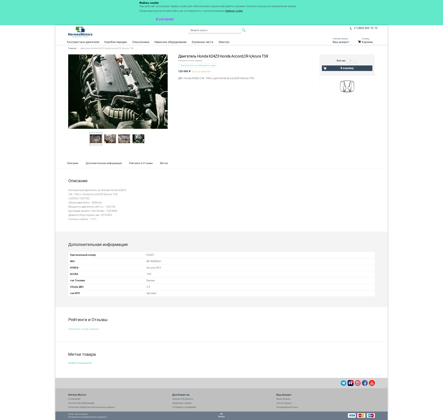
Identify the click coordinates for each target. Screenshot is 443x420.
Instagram (358, 383)
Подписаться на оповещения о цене (198, 65)
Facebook (365, 383)
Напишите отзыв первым (190, 60)
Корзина (367, 41)
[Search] (243, 30)
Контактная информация (81, 403)
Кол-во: (341, 60)
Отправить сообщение (184, 407)
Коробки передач (115, 42)
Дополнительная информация (104, 163)
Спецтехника (140, 42)
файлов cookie (234, 10)
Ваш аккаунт (341, 41)
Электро (223, 42)
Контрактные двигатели (83, 42)
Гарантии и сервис (182, 403)
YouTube (372, 383)
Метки (164, 163)
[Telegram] (343, 383)
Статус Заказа (284, 403)
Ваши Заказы (283, 399)
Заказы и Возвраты (182, 399)
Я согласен (165, 19)
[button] (96, 139)
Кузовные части (202, 42)
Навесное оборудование (170, 42)
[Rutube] (351, 383)
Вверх (221, 416)
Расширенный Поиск (287, 407)
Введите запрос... (200, 30)
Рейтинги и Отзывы (141, 163)
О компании (74, 399)
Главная (72, 48)
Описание (72, 163)
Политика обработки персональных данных (91, 407)
